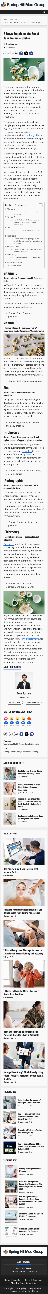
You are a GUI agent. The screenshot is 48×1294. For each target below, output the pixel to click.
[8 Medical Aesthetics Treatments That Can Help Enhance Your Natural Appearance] (24, 892)
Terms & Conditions (33, 1280)
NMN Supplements (30, 638)
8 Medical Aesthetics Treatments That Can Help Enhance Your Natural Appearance (22, 911)
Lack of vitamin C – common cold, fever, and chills (28, 213)
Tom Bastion (12, 44)
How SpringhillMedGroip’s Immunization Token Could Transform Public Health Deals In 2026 (11, 1201)
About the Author (14, 262)
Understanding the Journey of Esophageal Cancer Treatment (9, 1102)
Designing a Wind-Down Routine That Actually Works (20, 870)
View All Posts (33, 702)
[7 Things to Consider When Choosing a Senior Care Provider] (24, 974)
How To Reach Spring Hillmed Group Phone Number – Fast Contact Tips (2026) (9, 1117)
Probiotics (11, 236)
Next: (20, 750)
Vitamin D (11, 217)
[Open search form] (44, 12)
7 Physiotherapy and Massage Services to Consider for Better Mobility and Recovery (23, 951)
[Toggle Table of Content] (39, 205)
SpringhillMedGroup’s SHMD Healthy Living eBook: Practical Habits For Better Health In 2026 (23, 1075)
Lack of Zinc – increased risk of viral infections (26, 231)
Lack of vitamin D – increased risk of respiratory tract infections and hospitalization (26, 222)
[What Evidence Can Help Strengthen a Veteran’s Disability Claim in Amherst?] (24, 1014)
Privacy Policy (17, 1280)
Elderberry (11, 254)
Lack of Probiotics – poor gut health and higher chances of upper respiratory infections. (28, 241)
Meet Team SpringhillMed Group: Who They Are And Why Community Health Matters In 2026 (11, 1186)
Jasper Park (9, 875)
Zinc (8, 227)
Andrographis (13, 246)
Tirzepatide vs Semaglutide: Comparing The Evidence (11, 1231)
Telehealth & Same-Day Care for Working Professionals (11, 1216)
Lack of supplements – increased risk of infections (28, 258)
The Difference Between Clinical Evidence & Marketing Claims (9, 773)
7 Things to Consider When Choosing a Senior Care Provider (21, 992)
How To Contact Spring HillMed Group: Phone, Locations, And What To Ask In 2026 (9, 1148)
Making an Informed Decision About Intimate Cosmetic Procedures (9, 788)
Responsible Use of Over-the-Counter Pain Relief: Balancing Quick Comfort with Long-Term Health (9, 803)
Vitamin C (11, 209)
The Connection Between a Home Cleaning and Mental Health (9, 818)
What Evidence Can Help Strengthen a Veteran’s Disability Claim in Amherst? (21, 1033)
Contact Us (31, 1283)
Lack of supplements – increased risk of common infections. (28, 250)
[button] (5, 53)
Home (7, 1280)
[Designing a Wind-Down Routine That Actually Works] (24, 851)
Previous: (21, 742)
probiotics (27, 451)
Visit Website (14, 702)
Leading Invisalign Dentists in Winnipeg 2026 (11, 1171)
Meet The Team (18, 1283)
